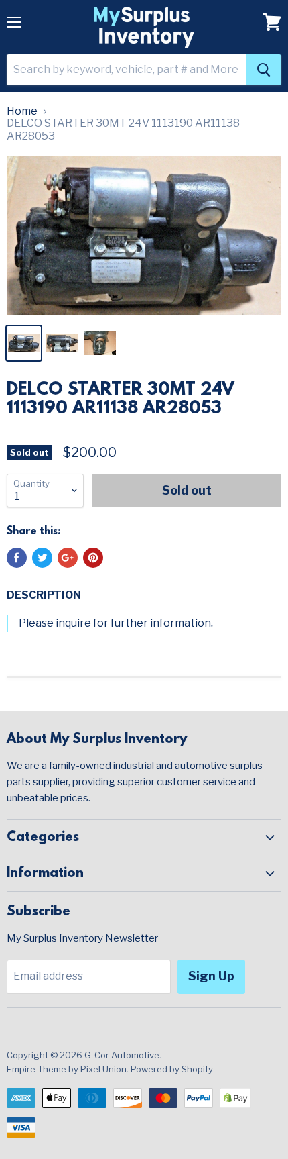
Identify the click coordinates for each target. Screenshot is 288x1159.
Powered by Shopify (172, 1069)
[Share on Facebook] (17, 558)
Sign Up (211, 976)
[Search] (263, 69)
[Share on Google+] (68, 558)
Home (22, 111)
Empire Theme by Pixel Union (67, 1069)
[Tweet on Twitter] (42, 558)
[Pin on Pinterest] (93, 558)
